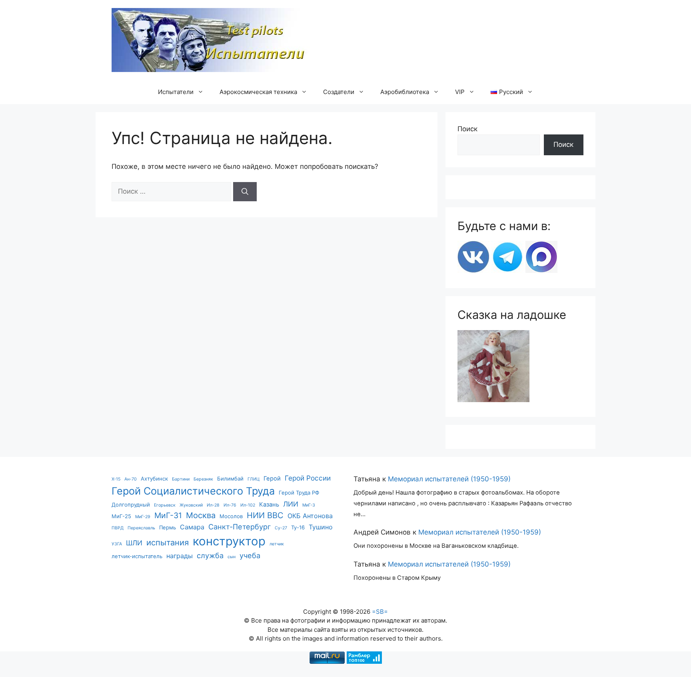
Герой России (308, 478)
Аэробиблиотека (404, 92)
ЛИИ (290, 504)
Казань (269, 504)
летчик (277, 544)
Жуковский (191, 505)
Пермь (167, 527)
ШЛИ (134, 543)
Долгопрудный (131, 504)
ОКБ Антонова (310, 516)
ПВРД (118, 528)
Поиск (467, 129)
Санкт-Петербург (239, 526)
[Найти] (245, 191)
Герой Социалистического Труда (193, 491)
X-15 (116, 479)
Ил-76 (230, 505)
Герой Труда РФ (299, 492)
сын (232, 556)
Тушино (321, 527)
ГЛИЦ (254, 479)
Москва (201, 515)
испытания (167, 542)
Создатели (338, 92)
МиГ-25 (121, 516)
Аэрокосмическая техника (258, 92)
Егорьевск (165, 505)
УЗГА (117, 544)
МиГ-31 (168, 515)
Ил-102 (247, 505)
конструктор (229, 541)
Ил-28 (213, 505)
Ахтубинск (154, 478)
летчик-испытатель (137, 556)
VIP (460, 92)
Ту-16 (298, 527)
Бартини (181, 479)
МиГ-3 (308, 505)
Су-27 (281, 528)
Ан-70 (130, 479)
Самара (192, 527)
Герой (272, 478)
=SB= (380, 611)
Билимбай (230, 478)
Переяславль (141, 528)
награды (179, 556)
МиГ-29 (142, 516)
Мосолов (231, 516)
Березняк (203, 479)
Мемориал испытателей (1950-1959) (449, 479)
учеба (250, 555)
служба (210, 555)
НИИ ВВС (265, 515)
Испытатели (176, 92)
